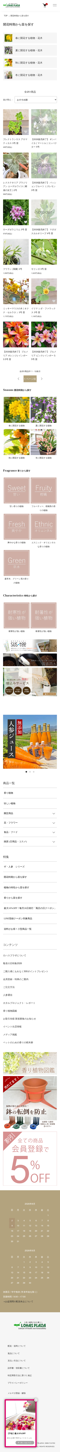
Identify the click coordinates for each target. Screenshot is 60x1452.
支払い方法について (17, 1360)
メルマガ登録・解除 (17, 1393)
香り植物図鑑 (10, 1010)
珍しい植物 (9, 803)
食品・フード (11, 832)
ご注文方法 (9, 987)
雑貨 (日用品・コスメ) (15, 841)
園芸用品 (8, 813)
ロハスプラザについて (14, 955)
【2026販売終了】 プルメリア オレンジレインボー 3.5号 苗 (15, 355)
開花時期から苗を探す (19, 16)
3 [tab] (33, 772)
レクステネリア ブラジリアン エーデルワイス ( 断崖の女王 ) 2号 (15, 186)
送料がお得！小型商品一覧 (18, 929)
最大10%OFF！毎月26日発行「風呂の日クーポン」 (30, 908)
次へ (41, 378)
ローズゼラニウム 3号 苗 (15, 229)
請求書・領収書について (19, 1368)
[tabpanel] (30, 742)
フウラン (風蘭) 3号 (12, 268)
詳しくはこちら (26, 1443)
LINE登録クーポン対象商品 (18, 918)
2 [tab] (30, 772)
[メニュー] (54, 5)
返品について (14, 1353)
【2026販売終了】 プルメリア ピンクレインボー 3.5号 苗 (43, 355)
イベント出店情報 (12, 1026)
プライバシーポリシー (18, 1383)
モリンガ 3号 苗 (39, 268)
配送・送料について (17, 1346)
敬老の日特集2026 (12, 963)
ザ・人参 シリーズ (14, 866)
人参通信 (7, 994)
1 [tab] (26, 772)
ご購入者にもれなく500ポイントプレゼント (25, 971)
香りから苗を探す (13, 898)
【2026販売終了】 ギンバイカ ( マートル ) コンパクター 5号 (44, 143)
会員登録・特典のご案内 (15, 979)
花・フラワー (11, 822)
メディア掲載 (10, 1034)
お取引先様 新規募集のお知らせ (19, 1018)
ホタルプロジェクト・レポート (19, 1002)
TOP (6, 16)
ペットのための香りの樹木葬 (18, 1042)
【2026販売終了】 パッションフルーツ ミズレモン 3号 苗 (43, 186)
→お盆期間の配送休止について (18, 1301)
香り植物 (8, 793)
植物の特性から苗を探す (16, 887)
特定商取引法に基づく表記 (20, 1375)
